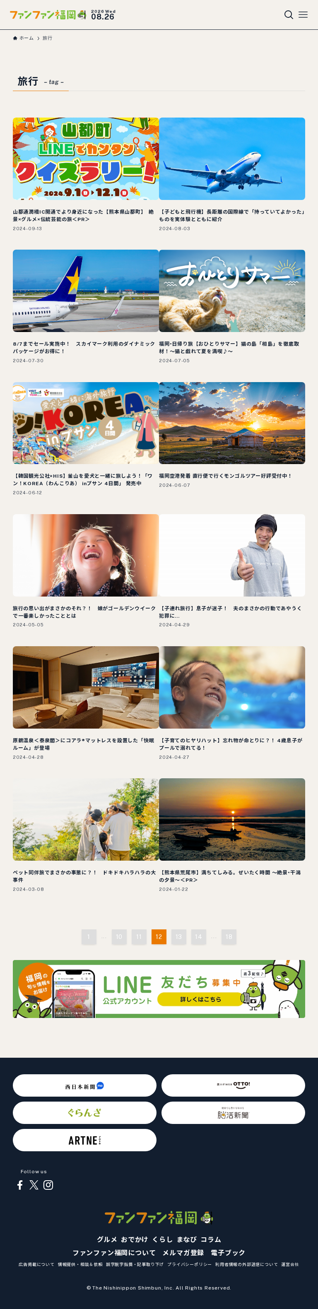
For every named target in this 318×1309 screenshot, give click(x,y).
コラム (210, 1240)
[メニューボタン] (303, 15)
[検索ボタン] (289, 15)
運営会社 (290, 1264)
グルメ (107, 1240)
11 (139, 937)
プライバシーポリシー (189, 1264)
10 (119, 937)
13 (179, 937)
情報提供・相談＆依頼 (80, 1264)
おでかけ (135, 1240)
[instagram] (48, 1185)
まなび (186, 1240)
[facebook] (20, 1185)
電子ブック (228, 1253)
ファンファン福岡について (114, 1253)
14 (198, 937)
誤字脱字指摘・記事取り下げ (135, 1264)
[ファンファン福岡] (48, 15)
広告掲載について (36, 1264)
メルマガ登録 (183, 1253)
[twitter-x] (34, 1185)
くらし (162, 1240)
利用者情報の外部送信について (246, 1264)
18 (229, 937)
